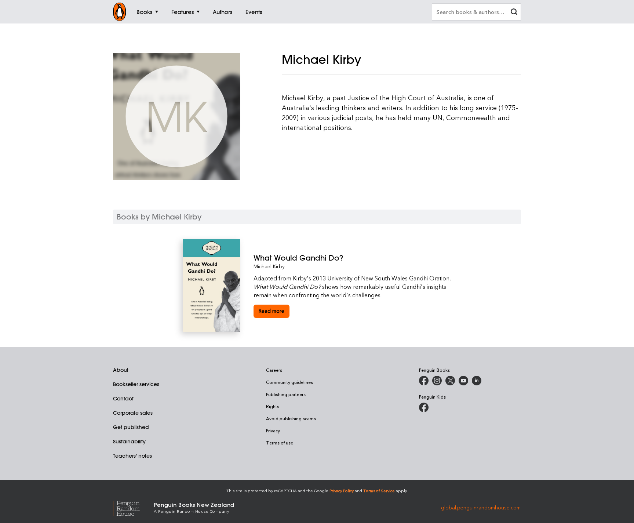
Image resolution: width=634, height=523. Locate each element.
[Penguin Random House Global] (133, 507)
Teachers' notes (132, 456)
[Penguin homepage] (119, 12)
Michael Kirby (269, 266)
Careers (274, 370)
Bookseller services (136, 384)
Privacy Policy (341, 490)
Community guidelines (289, 382)
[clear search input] (514, 12)
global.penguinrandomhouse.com (481, 507)
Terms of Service (379, 490)
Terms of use (279, 442)
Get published (131, 427)
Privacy (273, 430)
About (120, 370)
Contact (123, 398)
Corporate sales (133, 413)
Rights (272, 406)
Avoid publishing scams (291, 418)
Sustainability (129, 441)
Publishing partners (286, 394)
